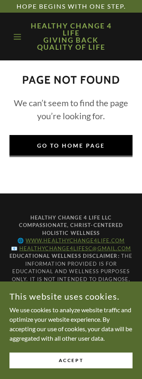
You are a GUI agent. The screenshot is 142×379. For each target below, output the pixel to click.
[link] (71, 36)
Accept (71, 360)
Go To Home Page (71, 145)
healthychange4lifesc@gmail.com (75, 248)
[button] (18, 37)
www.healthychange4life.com (75, 240)
